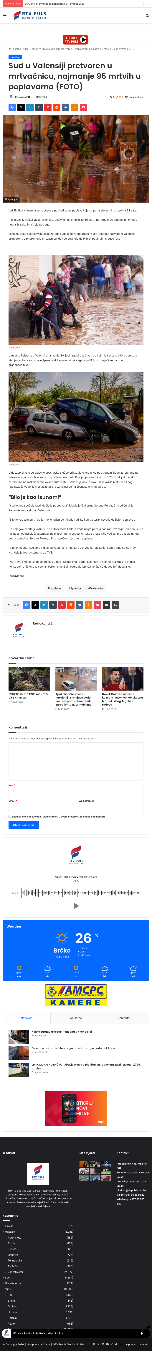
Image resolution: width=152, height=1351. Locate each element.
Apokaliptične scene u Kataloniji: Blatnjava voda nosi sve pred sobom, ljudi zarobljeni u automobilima (73, 699)
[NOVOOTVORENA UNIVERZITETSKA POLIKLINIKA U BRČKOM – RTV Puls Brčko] (84, 1178)
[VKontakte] (65, 107)
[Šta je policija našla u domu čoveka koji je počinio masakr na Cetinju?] (95, 1171)
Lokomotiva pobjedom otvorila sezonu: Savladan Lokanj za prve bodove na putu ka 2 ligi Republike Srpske (86, 3)
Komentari (124, 1018)
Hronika (12, 1312)
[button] (76, 906)
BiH (10, 1294)
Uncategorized (13, 1283)
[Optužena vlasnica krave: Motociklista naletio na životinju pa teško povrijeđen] (106, 1171)
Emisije (9, 1225)
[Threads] (120, 1344)
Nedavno (26, 1018)
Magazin (10, 1231)
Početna (16, 48)
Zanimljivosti (15, 1271)
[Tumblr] (39, 107)
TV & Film (13, 1266)
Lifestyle (13, 1254)
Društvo (36, 48)
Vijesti (26, 48)
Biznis (11, 1243)
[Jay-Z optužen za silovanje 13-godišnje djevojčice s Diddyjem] (84, 1164)
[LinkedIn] (30, 107)
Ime (12, 785)
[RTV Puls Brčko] (29, 15)
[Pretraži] (147, 17)
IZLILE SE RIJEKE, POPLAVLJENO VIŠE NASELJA (28, 695)
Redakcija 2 (21, 97)
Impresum (131, 1344)
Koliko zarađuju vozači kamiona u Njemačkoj (62, 1032)
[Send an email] (29, 97)
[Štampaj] (115, 605)
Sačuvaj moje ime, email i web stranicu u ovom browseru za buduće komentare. (59, 816)
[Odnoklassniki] (74, 107)
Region (12, 1323)
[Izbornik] (4, 17)
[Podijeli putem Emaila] (106, 605)
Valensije (96, 588)
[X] (21, 107)
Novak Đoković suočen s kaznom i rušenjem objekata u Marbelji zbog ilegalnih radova (122, 699)
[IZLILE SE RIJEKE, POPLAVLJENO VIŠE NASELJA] (29, 679)
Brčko (11, 1300)
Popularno (75, 1018)
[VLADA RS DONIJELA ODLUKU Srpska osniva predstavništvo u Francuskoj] (95, 1178)
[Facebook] (12, 107)
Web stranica (86, 800)
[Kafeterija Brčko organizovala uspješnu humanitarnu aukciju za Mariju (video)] (106, 1178)
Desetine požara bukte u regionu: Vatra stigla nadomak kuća (73, 1048)
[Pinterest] (48, 107)
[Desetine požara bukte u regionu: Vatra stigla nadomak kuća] (19, 1053)
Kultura (12, 1249)
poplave (55, 588)
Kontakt (144, 1344)
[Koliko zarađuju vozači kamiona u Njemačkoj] (19, 1037)
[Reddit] (56, 107)
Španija (75, 588)
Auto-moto (15, 1237)
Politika (12, 1317)
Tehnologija (15, 1260)
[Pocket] (83, 107)
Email (13, 800)
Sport (8, 1277)
